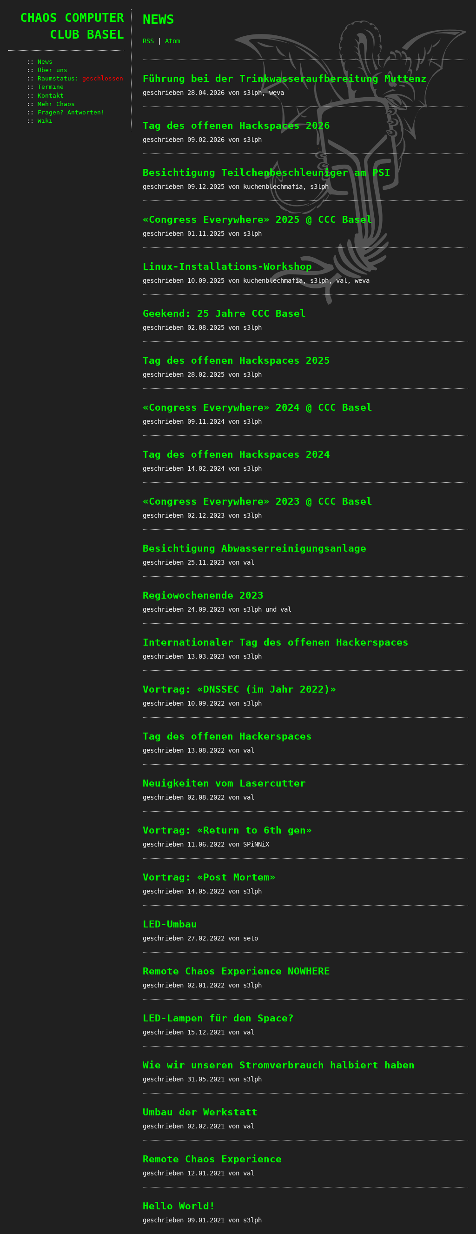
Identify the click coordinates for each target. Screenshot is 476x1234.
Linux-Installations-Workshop (227, 266)
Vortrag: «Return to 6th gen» (227, 830)
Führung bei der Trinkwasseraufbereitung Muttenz (285, 78)
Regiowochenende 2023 (203, 595)
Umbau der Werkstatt (200, 1112)
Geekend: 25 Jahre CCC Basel (224, 313)
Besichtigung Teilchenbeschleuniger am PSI (266, 172)
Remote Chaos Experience (212, 1159)
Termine (51, 86)
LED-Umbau (170, 924)
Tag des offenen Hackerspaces (227, 736)
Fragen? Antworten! (71, 112)
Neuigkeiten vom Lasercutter (224, 783)
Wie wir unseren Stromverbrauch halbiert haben (279, 1065)
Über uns (52, 70)
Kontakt (51, 95)
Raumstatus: (80, 78)
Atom (172, 41)
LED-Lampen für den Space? (218, 1018)
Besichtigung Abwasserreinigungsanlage (254, 548)
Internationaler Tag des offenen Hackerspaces (276, 642)
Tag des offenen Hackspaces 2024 (236, 454)
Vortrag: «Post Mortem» (209, 877)
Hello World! (179, 1206)
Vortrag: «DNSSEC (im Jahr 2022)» (239, 689)
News (45, 61)
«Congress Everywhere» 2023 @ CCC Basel (257, 501)
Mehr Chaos (56, 103)
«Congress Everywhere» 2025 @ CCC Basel (257, 219)
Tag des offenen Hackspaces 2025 (236, 360)
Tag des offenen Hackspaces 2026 (236, 125)
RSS (148, 41)
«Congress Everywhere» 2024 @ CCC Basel (257, 407)
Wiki (45, 120)
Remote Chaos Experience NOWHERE (236, 971)
